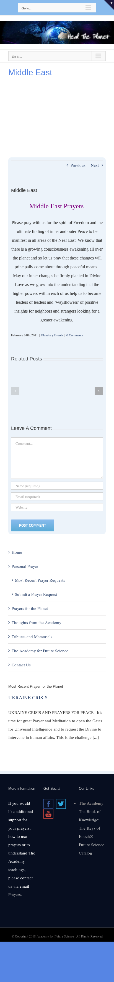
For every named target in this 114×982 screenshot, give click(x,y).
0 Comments (74, 335)
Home (17, 552)
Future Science (91, 844)
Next (95, 165)
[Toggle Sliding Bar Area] (109, 5)
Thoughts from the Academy (36, 622)
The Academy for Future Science (40, 650)
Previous (78, 165)
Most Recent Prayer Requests (40, 580)
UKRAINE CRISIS (28, 697)
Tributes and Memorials (32, 636)
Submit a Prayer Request (36, 594)
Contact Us (21, 664)
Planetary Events (52, 335)
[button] (15, 391)
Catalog (85, 853)
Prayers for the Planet (30, 608)
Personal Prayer (25, 566)
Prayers (14, 894)
